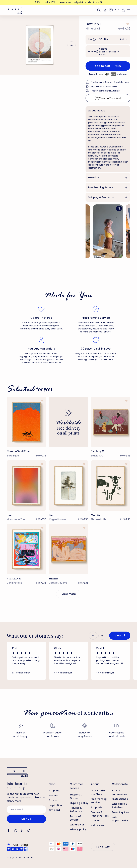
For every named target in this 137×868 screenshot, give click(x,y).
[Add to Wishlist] (127, 24)
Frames (53, 795)
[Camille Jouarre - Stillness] (68, 549)
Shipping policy (79, 803)
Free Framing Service (100, 187)
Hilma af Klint (94, 28)
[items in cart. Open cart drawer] (122, 10)
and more (122, 74)
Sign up (26, 819)
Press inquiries (120, 812)
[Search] (99, 10)
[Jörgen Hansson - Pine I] (68, 485)
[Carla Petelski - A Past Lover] (26, 549)
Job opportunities (120, 818)
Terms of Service (75, 818)
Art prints (54, 790)
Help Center (98, 825)
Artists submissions (119, 792)
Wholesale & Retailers (119, 805)
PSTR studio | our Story (98, 792)
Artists (53, 800)
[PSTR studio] (14, 10)
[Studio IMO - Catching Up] (110, 422)
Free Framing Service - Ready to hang (110, 82)
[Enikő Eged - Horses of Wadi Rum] (26, 422)
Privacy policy (78, 829)
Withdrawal (77, 824)
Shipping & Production (101, 197)
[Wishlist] (117, 10)
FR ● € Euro (103, 846)
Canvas (95, 820)
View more (68, 594)
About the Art (96, 110)
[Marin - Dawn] (26, 485)
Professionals (120, 799)
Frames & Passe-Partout (100, 814)
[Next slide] (71, 45)
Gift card (54, 810)
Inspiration (55, 805)
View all (120, 635)
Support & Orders (76, 796)
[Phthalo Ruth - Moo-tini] (110, 485)
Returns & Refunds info (77, 809)
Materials (94, 177)
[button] (130, 10)
